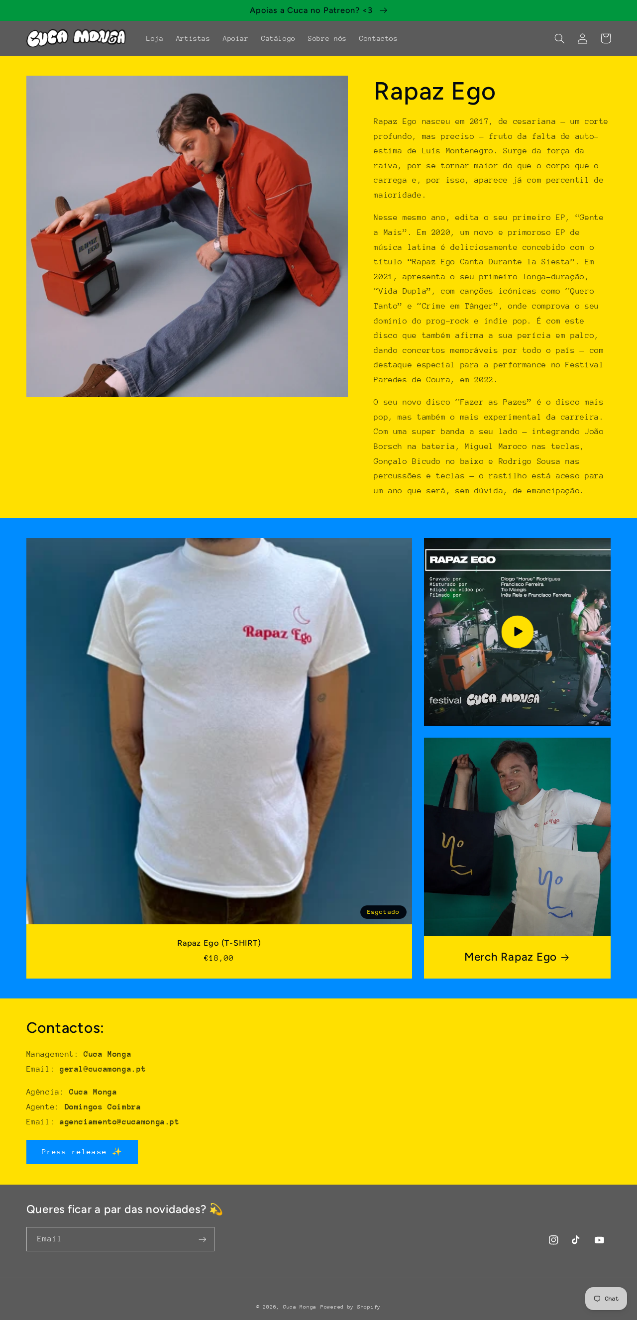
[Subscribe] (202, 1239)
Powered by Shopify (350, 1307)
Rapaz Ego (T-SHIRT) (219, 943)
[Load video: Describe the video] (517, 631)
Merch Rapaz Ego (510, 957)
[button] (559, 38)
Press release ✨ (82, 1151)
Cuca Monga (300, 1307)
